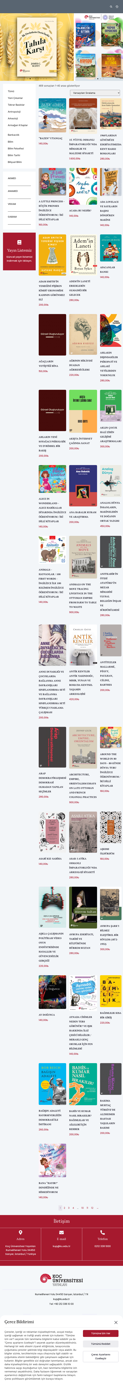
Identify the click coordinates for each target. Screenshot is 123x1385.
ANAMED (13, 191)
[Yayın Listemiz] (19, 242)
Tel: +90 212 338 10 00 (61, 1304)
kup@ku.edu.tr (61, 1246)
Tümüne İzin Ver (100, 1333)
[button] (3, 47)
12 (92, 1208)
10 (82, 1208)
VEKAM (12, 204)
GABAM (12, 216)
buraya (50, 1378)
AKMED (12, 178)
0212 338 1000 (102, 1246)
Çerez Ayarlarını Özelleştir (100, 1356)
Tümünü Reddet (100, 1344)
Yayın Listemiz (19, 250)
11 (87, 1208)
